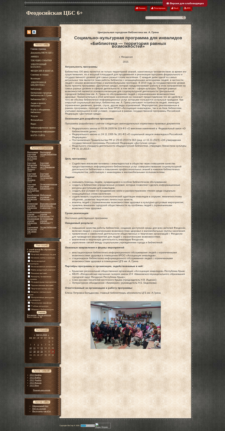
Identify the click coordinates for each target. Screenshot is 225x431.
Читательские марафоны (41, 303)
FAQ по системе (39, 408)
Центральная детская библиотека (48, 153)
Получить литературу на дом (43, 254)
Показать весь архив (41, 390)
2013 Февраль (35, 383)
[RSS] (29, 32)
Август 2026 (41, 335)
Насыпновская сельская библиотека (33, 221)
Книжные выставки (39, 273)
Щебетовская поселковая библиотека (45, 197)
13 (42, 348)
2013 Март (34, 385)
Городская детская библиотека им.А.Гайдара (33, 187)
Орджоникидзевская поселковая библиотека (48, 186)
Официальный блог (40, 406)
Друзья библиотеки (48, 227)
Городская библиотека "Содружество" (46, 175)
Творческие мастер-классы (42, 289)
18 (34, 351)
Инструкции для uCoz (41, 411)
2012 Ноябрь (35, 377)
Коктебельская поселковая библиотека (33, 197)
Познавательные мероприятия (43, 282)
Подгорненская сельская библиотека (46, 221)
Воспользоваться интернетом (43, 266)
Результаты (31, 315)
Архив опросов (44, 315)
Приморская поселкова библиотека (32, 205)
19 (38, 351)
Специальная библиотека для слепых (32, 229)
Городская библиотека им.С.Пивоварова (47, 165)
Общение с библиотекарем (42, 309)
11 (34, 348)
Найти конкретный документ (43, 270)
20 (42, 351)
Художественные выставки (42, 285)
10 (31, 348)
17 (31, 351)
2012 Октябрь (35, 375)
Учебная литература (39, 306)
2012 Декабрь (35, 380)
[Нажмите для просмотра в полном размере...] (126, 348)
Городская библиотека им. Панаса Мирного (32, 166)
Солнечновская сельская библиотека (33, 214)
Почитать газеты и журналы (43, 258)
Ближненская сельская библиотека (45, 214)
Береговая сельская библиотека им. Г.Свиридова (48, 205)
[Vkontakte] (34, 32)
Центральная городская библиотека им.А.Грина (32, 155)
